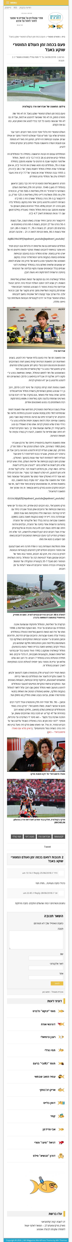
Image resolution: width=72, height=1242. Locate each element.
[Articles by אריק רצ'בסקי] (61, 1091)
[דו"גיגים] (36, 21)
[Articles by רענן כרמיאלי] (61, 1039)
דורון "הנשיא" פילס (44, 1156)
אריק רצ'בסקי (47, 1090)
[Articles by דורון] (61, 1158)
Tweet (47, 846)
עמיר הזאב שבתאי (44, 1076)
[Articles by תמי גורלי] (61, 1052)
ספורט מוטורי (22, 57)
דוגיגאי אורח (48, 1024)
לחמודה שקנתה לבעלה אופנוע (51, 1229)
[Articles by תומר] (61, 1065)
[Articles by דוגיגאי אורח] (61, 1025)
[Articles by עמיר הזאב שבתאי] (61, 1078)
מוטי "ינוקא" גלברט (44, 1011)
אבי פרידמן (49, 1129)
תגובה (60, 928)
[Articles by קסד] (61, 1118)
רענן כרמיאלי (48, 1037)
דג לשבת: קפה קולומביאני (53, 1221)
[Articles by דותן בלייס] (61, 1105)
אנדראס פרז (44, 836)
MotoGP (58, 836)
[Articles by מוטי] (61, 1013)
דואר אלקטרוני (56, 963)
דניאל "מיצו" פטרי (44, 1142)
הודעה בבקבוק (25, 7)
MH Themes (61, 1240)
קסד (52, 1116)
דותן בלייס (49, 1103)
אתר (61, 973)
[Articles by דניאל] (61, 1144)
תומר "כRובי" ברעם (44, 1063)
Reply (37, 872)
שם (61, 954)
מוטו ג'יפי (29, 836)
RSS (15, 7)
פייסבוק (8, 7)
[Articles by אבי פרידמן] (61, 1131)
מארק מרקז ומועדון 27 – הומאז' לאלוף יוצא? (44, 1225)
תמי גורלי (34, 57)
